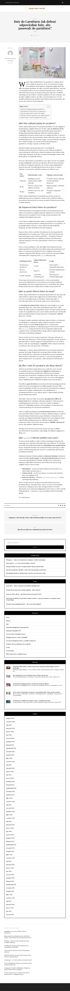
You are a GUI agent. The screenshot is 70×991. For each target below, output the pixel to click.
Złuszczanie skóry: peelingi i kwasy (16, 654)
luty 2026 (9, 735)
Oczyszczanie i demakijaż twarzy (15, 634)
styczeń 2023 (10, 835)
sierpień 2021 (10, 891)
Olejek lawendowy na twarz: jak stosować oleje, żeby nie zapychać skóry (17, 955)
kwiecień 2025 (10, 768)
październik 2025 (11, 748)
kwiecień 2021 (10, 904)
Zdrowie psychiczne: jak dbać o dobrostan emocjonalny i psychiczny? (26, 570)
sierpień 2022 (10, 851)
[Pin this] (65, 505)
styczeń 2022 (10, 874)
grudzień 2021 (10, 878)
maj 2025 (8, 765)
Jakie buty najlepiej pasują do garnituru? (33, 109)
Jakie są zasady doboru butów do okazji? (33, 113)
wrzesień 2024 (10, 791)
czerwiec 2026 (10, 721)
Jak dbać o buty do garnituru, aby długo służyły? (35, 115)
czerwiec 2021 (10, 898)
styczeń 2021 (10, 914)
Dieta (7, 617)
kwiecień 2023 (10, 825)
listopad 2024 (10, 785)
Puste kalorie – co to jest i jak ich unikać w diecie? (20, 563)
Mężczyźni (25, 329)
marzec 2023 (10, 828)
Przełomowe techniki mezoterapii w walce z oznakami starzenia (31, 700)
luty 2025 (9, 775)
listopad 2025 (10, 745)
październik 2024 (11, 788)
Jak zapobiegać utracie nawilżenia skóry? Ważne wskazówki (30, 675)
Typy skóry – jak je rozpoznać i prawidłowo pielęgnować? (23, 586)
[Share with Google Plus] (62, 505)
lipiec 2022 (9, 854)
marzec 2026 (10, 731)
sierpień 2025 (10, 755)
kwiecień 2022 (10, 864)
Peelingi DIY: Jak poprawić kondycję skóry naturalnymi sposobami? (16, 946)
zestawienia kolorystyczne (51, 477)
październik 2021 (11, 884)
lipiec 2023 (9, 815)
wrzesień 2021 (10, 888)
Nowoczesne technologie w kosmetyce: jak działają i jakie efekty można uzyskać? (36, 692)
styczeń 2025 (10, 778)
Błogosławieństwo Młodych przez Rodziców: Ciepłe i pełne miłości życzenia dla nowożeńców (17, 936)
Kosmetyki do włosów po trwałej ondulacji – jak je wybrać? (23, 590)
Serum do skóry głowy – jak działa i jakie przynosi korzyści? (23, 594)
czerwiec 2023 (10, 818)
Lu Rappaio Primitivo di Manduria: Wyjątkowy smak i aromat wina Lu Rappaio (17, 968)
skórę (27, 377)
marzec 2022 (10, 868)
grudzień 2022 (10, 838)
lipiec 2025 (9, 758)
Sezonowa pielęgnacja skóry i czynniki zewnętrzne (21, 640)
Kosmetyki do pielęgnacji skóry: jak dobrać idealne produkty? (31, 684)
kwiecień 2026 (10, 728)
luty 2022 (9, 871)
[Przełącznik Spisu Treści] (48, 106)
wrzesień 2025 (10, 751)
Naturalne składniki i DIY (13, 631)
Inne (7, 624)
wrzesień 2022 (10, 848)
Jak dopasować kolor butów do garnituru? (33, 111)
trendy (27, 437)
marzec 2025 (10, 771)
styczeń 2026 (10, 738)
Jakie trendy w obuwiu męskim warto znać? (34, 117)
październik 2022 (11, 844)
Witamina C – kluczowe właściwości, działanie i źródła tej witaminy (25, 560)
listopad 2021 (10, 881)
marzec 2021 (9, 908)
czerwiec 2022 (10, 858)
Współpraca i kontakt (12, 2)
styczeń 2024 (10, 808)
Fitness (8, 621)
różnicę (43, 255)
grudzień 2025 (10, 741)
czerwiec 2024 (10, 801)
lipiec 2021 (9, 894)
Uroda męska (10, 650)
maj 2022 (8, 861)
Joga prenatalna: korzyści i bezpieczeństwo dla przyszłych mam (25, 566)
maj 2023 (8, 821)
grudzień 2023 (10, 811)
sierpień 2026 (10, 718)
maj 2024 (9, 805)
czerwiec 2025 (10, 761)
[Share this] (58, 505)
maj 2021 (8, 901)
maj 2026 (8, 725)
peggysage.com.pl (10, 58)
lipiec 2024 (9, 798)
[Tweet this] (60, 505)
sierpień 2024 (10, 795)
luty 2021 (8, 911)
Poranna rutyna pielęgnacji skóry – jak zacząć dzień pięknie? (23, 604)
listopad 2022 (10, 841)
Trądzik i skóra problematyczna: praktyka (18, 644)
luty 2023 (9, 831)
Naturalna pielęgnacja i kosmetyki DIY (17, 627)
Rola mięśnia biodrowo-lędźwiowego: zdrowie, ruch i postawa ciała (26, 573)
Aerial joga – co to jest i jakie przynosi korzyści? (18, 960)
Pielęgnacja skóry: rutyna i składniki (16, 637)
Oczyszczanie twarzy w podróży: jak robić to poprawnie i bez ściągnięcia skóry (17, 973)
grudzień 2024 (10, 781)
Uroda (35, 18)
